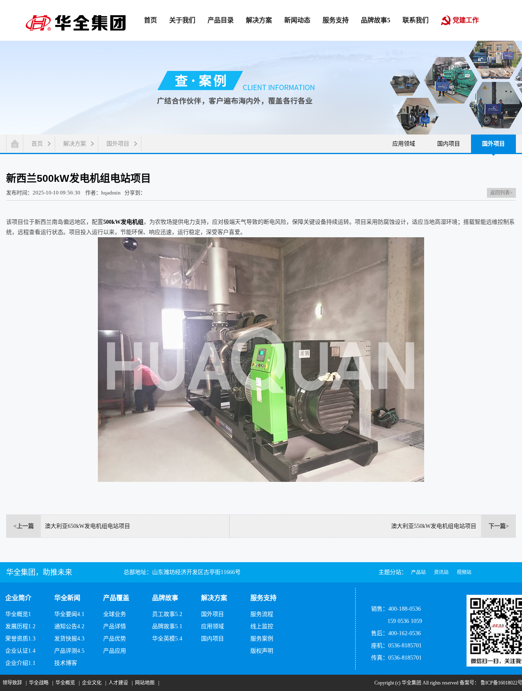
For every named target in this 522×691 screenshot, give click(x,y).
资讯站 (441, 572)
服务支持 (263, 597)
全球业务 (114, 614)
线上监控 (261, 626)
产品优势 (114, 639)
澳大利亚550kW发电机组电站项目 (433, 526)
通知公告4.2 (69, 626)
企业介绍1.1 (20, 663)
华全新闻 (67, 597)
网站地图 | (146, 683)
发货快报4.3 (69, 639)
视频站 (464, 572)
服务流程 (261, 614)
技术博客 (65, 663)
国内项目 (448, 144)
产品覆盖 (116, 597)
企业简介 (18, 597)
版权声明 (261, 651)
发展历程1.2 (20, 626)
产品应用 (114, 651)
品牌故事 (165, 597)
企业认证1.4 (20, 651)
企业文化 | (93, 683)
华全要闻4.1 (69, 614)
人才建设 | (119, 683)
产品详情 (114, 626)
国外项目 (117, 144)
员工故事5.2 (167, 614)
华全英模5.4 (167, 639)
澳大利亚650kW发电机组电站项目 (87, 526)
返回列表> (501, 193)
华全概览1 (18, 614)
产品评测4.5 (69, 651)
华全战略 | (40, 683)
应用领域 (403, 144)
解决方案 (74, 144)
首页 (37, 144)
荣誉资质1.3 (20, 639)
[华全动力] (76, 22)
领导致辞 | (13, 683)
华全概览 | (66, 683)
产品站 (418, 572)
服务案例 (261, 639)
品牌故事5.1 (167, 626)
